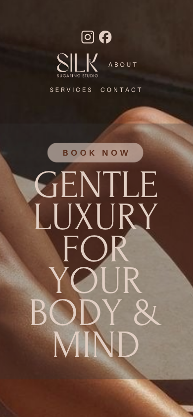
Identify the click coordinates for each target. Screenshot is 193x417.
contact (121, 89)
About (123, 64)
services (71, 89)
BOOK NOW (96, 153)
